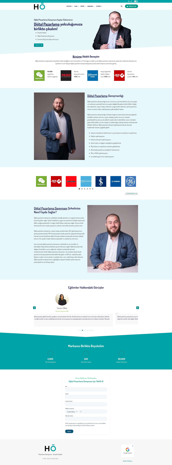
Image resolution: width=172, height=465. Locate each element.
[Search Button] (121, 6)
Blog (76, 6)
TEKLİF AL (37, 45)
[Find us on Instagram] (131, 1)
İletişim (98, 6)
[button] (137, 307)
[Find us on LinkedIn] (128, 1)
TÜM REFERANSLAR (130, 193)
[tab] (79, 188)
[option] (41, 181)
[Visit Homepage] (39, 6)
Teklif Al (132, 6)
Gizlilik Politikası (127, 461)
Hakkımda (90, 6)
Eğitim (82, 6)
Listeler (68, 6)
